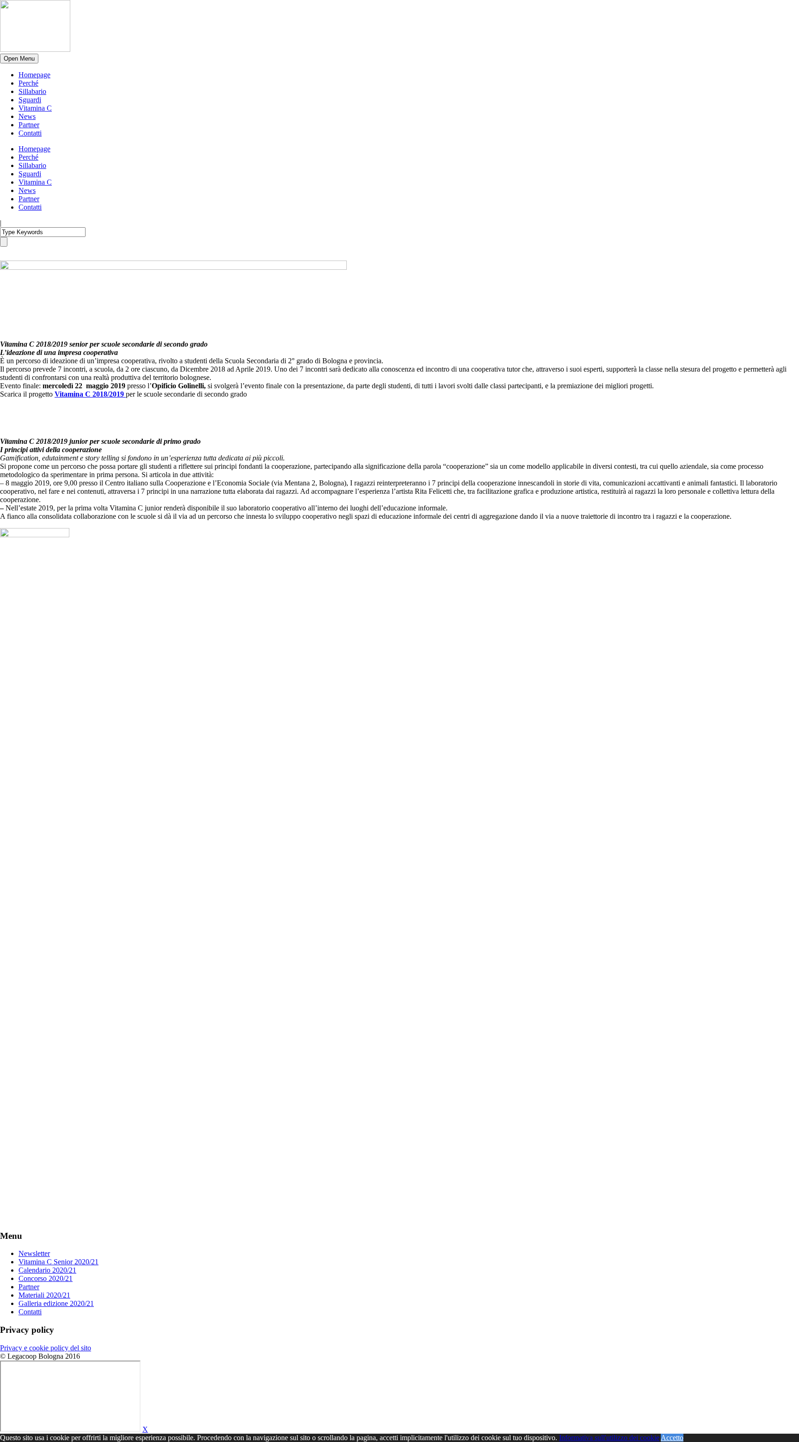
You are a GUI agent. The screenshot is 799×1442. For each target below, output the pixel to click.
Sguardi (29, 100)
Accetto (672, 1438)
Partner (28, 125)
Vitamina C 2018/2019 (90, 394)
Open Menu (19, 58)
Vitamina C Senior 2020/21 (58, 1262)
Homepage (34, 75)
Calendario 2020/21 (47, 1270)
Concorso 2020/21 (45, 1278)
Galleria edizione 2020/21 (56, 1303)
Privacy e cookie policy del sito (45, 1348)
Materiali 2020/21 (44, 1295)
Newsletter (34, 1253)
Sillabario (32, 91)
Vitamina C (35, 108)
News (27, 116)
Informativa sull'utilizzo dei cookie (609, 1438)
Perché (28, 83)
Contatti (30, 133)
